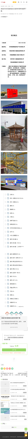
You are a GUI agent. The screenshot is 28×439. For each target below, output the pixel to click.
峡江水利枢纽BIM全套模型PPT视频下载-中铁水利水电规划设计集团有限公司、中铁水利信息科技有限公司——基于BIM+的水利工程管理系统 (18, 382)
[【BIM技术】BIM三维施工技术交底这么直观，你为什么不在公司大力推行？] (5, 398)
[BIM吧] (3, 2)
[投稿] (18, 2)
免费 (2, 364)
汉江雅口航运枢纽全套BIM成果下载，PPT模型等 (18, 389)
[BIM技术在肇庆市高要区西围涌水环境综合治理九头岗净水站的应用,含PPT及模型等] (5, 418)
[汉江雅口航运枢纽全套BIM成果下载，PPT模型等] (5, 391)
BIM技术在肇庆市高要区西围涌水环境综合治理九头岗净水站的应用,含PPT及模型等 (18, 416)
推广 (22, 13)
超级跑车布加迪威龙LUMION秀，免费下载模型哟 (21, 375)
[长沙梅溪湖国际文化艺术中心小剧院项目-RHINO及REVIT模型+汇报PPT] (5, 411)
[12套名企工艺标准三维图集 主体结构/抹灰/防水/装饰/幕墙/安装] (5, 404)
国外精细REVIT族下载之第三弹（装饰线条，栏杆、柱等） (7, 375)
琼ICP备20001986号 (21, 436)
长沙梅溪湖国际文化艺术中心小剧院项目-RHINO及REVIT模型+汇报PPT (18, 409)
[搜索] (21, 2)
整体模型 (12, 13)
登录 (15, 427)
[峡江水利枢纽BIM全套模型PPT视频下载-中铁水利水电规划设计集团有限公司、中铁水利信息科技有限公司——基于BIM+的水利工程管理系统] (5, 384)
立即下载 (14, 350)
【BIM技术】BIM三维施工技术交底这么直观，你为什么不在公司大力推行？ (18, 396)
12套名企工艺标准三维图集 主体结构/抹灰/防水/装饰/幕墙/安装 (18, 403)
